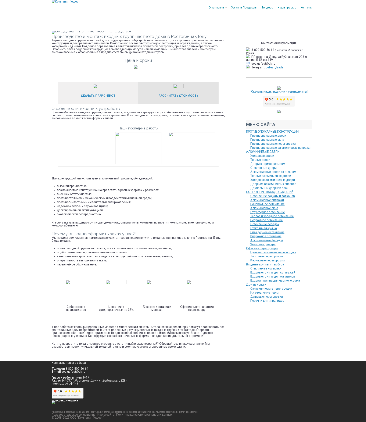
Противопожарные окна (267, 139)
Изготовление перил (264, 292)
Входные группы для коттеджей (272, 272)
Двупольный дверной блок (269, 188)
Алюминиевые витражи (267, 200)
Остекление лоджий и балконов (272, 196)
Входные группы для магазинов (272, 276)
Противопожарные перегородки (273, 143)
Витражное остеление (265, 236)
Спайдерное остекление (267, 232)
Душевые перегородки (266, 296)
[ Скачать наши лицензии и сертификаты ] (279, 91)
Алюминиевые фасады (266, 240)
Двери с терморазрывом (267, 163)
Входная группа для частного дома (275, 280)
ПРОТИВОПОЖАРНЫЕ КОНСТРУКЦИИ (272, 131)
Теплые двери (260, 159)
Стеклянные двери (263, 167)
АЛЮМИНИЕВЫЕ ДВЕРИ (262, 151)
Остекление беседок (264, 224)
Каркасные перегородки (267, 260)
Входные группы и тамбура (265, 264)
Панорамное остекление (267, 204)
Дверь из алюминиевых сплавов (273, 184)
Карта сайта (105, 414)
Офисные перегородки (262, 248)
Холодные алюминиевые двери (272, 180)
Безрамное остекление (266, 220)
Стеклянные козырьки (265, 268)
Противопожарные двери (268, 135)
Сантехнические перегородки (271, 288)
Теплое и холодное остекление (272, 216)
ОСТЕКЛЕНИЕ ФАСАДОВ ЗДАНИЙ (269, 192)
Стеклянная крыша (263, 228)
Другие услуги (256, 284)
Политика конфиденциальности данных (144, 414)
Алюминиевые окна (264, 208)
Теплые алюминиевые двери (270, 176)
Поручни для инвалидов (267, 300)
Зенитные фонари (263, 244)
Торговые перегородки (266, 256)
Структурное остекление (267, 212)
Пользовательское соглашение (74, 414)
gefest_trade (274, 67)
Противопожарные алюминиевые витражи (280, 147)
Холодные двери (262, 155)
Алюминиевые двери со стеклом (273, 172)
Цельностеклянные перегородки (273, 252)
